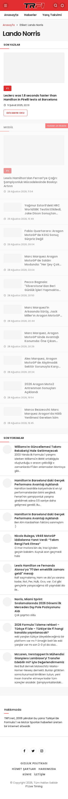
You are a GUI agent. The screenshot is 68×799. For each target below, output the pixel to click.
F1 (7, 88)
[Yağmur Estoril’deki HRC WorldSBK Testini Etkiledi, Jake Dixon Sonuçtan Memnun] (13, 207)
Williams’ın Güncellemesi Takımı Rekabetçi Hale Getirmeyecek (38, 449)
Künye (27, 774)
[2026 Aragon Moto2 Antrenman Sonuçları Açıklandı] (13, 385)
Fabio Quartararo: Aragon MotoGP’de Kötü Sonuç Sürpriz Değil (43, 235)
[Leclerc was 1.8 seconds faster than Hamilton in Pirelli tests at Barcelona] (34, 68)
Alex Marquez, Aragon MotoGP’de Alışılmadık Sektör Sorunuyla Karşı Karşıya (41, 364)
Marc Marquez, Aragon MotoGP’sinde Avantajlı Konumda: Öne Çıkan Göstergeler (41, 339)
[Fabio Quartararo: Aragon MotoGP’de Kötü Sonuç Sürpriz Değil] (13, 232)
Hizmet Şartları (24, 769)
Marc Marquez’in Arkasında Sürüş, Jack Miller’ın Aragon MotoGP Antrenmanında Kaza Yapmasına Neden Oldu (42, 315)
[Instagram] (41, 751)
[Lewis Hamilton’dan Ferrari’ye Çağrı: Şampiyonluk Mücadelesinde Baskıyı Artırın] (34, 150)
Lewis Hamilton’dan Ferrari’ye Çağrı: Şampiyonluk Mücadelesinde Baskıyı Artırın (30, 182)
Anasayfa (11, 15)
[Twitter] (33, 751)
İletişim (39, 774)
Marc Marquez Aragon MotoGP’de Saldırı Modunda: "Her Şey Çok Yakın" (41, 262)
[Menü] (6, 5)
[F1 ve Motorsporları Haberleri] (34, 5)
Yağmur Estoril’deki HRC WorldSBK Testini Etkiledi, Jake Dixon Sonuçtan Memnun (42, 211)
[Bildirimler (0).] (62, 5)
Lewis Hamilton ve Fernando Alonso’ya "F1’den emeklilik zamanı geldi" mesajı (39, 569)
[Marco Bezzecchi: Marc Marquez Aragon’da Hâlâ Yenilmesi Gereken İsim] (13, 411)
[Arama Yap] (56, 5)
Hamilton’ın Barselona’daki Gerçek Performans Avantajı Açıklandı (40, 482)
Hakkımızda (47, 769)
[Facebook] (24, 751)
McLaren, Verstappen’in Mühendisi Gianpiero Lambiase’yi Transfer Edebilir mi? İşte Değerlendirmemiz (39, 658)
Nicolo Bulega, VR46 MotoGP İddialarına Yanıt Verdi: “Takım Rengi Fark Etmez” (37, 540)
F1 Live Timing (34, 786)
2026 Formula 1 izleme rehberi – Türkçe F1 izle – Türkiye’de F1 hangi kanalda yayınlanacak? (39, 629)
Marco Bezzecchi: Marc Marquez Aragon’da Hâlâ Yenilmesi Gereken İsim (42, 414)
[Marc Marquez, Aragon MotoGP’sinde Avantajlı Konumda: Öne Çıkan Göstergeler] (13, 334)
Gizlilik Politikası (34, 763)
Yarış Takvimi (52, 15)
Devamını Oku (15, 112)
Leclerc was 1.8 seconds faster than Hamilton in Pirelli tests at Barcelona (30, 98)
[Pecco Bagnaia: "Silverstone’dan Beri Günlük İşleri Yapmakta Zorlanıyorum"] (13, 283)
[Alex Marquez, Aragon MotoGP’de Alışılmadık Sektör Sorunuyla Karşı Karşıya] (13, 360)
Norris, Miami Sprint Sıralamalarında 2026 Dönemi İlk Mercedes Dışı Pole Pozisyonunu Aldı (38, 605)
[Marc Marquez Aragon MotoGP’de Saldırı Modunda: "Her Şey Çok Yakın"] (13, 258)
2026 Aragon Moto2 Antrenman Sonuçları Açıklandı (40, 388)
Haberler (30, 15)
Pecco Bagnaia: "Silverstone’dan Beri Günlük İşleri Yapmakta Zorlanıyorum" (41, 288)
